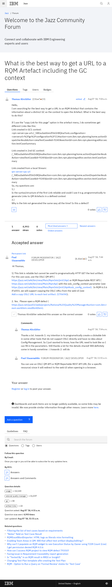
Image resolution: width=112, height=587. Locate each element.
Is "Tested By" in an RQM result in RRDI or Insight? (33, 557)
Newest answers (87, 226)
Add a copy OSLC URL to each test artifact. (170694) (39, 294)
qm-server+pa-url (21, 171)
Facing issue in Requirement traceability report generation (37, 553)
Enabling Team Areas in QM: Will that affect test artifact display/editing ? (45, 540)
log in (26, 388)
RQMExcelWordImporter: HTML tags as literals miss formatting (40, 537)
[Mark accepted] (14, 314)
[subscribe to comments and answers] (7, 478)
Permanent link (19, 253)
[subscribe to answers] (7, 472)
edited (79, 99)
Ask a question (14, 419)
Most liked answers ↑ (58, 226)
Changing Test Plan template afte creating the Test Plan (36, 560)
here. (96, 407)
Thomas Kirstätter (21, 99)
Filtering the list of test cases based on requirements (35, 530)
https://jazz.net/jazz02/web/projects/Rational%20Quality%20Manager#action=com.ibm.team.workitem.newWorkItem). (59, 306)
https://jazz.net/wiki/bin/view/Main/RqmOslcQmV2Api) (40, 280)
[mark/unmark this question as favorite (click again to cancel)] (14, 209)
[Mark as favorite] (14, 209)
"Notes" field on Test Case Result (24, 533)
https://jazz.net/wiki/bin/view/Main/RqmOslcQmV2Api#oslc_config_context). (52, 287)
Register (16, 388)
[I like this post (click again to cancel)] (99, 209)
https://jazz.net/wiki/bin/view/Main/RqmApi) (35, 283)
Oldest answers (55, 230)
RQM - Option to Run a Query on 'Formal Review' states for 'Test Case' (44, 563)
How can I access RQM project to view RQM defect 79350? (38, 550)
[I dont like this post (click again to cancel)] (105, 209)
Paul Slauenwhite (18, 259)
